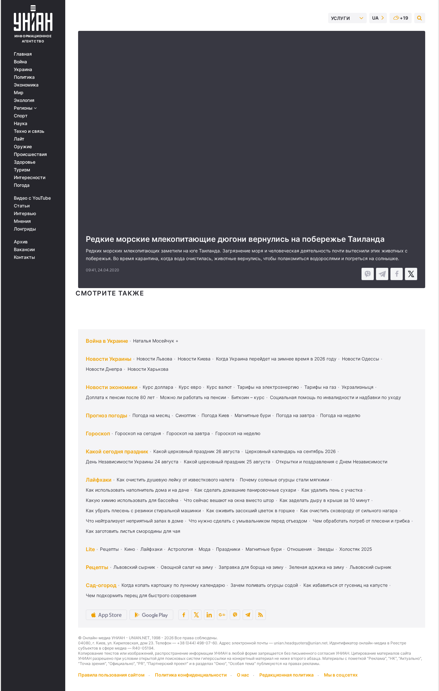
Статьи (22, 205)
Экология (24, 100)
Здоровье (24, 162)
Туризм (22, 169)
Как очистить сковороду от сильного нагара (349, 510)
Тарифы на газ (320, 387)
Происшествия (30, 154)
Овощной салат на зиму (187, 567)
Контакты (24, 257)
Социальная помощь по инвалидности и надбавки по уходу (335, 397)
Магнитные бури (253, 415)
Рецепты (109, 549)
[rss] (260, 615)
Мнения (22, 221)
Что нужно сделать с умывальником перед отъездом (248, 520)
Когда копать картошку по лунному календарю (173, 585)
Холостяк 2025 (355, 549)
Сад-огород (101, 585)
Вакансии (24, 249)
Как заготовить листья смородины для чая (133, 531)
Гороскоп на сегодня (138, 433)
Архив (21, 241)
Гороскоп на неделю (237, 433)
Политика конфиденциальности (191, 674)
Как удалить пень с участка (332, 490)
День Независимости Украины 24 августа (132, 461)
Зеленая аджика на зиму (316, 567)
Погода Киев (215, 415)
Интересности (29, 177)
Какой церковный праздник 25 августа (227, 461)
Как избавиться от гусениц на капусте (345, 585)
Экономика (26, 84)
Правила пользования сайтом (111, 674)
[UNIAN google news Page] (222, 615)
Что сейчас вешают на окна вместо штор (229, 500)
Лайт (19, 138)
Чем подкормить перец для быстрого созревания (141, 595)
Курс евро (190, 387)
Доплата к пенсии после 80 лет (120, 397)
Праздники (228, 549)
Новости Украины (108, 359)
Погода (22, 185)
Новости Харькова (148, 369)
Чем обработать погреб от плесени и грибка (361, 520)
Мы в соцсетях (341, 674)
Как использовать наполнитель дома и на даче (137, 490)
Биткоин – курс (247, 397)
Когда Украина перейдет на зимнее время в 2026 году (276, 358)
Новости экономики (112, 387)
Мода (205, 549)
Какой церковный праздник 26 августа (196, 451)
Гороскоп (98, 433)
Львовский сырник (134, 567)
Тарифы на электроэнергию (268, 387)
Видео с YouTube (32, 198)
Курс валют (219, 387)
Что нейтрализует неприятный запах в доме (134, 520)
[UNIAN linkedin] (209, 615)
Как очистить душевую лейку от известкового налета (175, 479)
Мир (18, 92)
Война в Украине (107, 341)
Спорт (21, 115)
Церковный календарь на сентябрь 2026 (290, 451)
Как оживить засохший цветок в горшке (250, 510)
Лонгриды (25, 229)
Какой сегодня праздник (117, 451)
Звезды (325, 549)
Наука (20, 123)
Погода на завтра (295, 415)
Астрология (180, 549)
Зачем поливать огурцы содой (264, 585)
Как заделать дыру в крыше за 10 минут (325, 500)
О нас (243, 674)
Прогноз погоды (106, 415)
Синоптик (185, 415)
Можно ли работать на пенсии (193, 397)
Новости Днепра (104, 369)
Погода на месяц (151, 415)
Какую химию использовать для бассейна (132, 500)
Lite (90, 549)
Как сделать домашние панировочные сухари (245, 490)
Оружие (23, 146)
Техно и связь (29, 131)
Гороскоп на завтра (188, 433)
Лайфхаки (99, 480)
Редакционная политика (286, 674)
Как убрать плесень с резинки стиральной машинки (143, 510)
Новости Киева (194, 358)
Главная (23, 54)
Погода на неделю (340, 415)
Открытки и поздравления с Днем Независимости (331, 461)
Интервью (25, 213)
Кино (129, 549)
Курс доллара (158, 387)
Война (20, 61)
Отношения (299, 549)
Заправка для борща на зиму (251, 567)
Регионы (24, 108)
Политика (24, 77)
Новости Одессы (360, 358)
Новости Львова (154, 358)
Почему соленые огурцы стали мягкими (284, 479)
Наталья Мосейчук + (155, 340)
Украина (23, 69)
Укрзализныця (357, 387)
